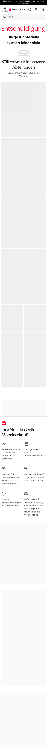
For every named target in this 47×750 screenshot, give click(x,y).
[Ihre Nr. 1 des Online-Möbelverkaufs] (17, 9)
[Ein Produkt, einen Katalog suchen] (4, 17)
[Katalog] (4, 8)
